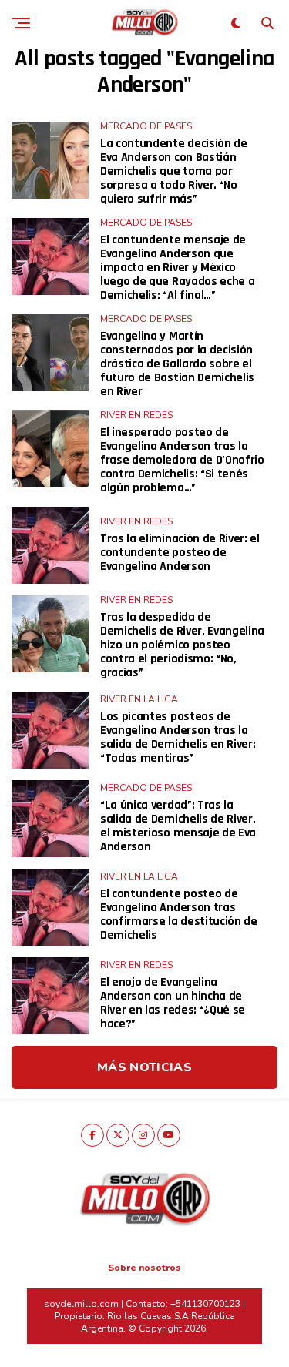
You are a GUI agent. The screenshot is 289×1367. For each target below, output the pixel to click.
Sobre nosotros (144, 1267)
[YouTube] (168, 1135)
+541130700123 (205, 1304)
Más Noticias (144, 1067)
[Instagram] (143, 1135)
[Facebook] (92, 1135)
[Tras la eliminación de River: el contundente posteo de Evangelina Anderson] (50, 545)
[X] (117, 1135)
